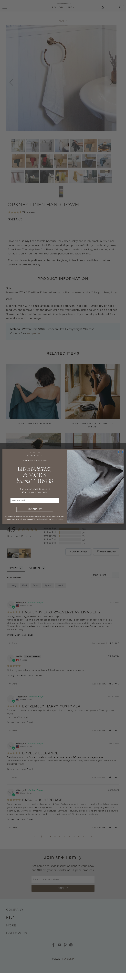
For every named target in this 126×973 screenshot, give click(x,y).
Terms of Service (57, 519)
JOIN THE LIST (35, 509)
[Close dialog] (120, 452)
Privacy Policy (43, 519)
